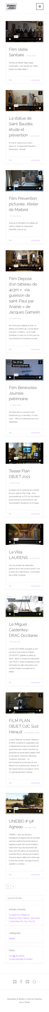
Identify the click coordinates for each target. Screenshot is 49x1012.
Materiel (12, 939)
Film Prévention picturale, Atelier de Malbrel (23, 204)
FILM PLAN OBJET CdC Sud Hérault (23, 726)
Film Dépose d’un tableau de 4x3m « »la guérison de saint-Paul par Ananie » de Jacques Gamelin (24, 295)
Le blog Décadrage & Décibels (20, 959)
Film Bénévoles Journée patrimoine (23, 393)
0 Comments (35, 80)
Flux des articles (16, 956)
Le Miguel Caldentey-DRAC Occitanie (23, 630)
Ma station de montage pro (19, 915)
